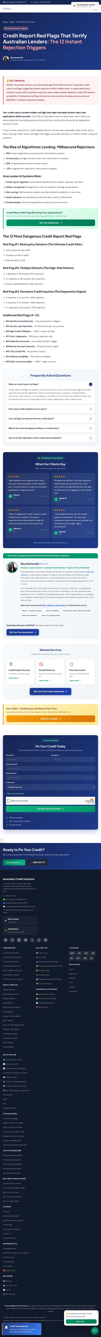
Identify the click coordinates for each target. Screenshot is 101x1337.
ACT (78, 958)
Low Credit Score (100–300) (13, 1132)
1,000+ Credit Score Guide (12, 1127)
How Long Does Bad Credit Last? (15, 1145)
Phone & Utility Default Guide (13, 1025)
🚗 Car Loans (41, 957)
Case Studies (8, 1095)
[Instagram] (12, 940)
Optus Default (8, 1042)
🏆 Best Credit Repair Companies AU (16, 1090)
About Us (6, 1211)
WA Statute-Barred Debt (12, 1169)
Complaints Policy (9, 1108)
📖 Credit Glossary (10, 1077)
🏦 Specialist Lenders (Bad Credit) (48, 979)
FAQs (5, 1099)
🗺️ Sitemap (7, 1281)
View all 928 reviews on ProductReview (49, 543)
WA (93, 953)
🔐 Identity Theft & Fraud (45, 994)
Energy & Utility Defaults (12, 1016)
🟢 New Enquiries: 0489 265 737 (15, 2)
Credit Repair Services (11, 953)
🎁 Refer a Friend (9, 1270)
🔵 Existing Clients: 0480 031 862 (15, 903)
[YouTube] (25, 940)
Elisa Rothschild (30, 563)
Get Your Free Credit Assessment (49, 691)
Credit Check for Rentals (12, 1183)
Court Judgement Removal (13, 970)
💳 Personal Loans (43, 970)
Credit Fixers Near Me (11, 962)
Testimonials (7, 1225)
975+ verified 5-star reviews (53, 605)
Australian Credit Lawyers (12, 957)
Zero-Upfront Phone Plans (12, 1197)
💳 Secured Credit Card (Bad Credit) (49, 966)
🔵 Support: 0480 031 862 (40, 2)
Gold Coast (73, 991)
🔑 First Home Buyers (44, 984)
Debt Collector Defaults (11, 1007)
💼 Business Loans (43, 975)
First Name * (10, 755)
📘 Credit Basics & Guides (12, 1060)
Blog (12, 22)
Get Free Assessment (49, 222)
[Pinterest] (45, 940)
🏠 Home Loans (42, 953)
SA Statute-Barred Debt (12, 1173)
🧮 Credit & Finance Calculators (14, 1082)
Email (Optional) (11, 764)
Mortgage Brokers (9, 1248)
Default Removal (9, 990)
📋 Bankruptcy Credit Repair (46, 998)
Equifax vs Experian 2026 (12, 1141)
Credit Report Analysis (11, 975)
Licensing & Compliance (11, 1229)
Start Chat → (81, 1321)
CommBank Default (10, 1034)
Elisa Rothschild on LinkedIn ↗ (14, 1220)
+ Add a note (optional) (14, 794)
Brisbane (72, 978)
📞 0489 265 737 (37, 862)
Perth (71, 982)
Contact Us (7, 1234)
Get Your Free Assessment (21, 632)
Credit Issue (10, 782)
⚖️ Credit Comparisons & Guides (15, 1073)
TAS (85, 958)
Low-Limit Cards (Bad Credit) (14, 1188)
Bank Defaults (8, 1003)
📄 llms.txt (7, 1290)
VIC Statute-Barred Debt (12, 1160)
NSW (72, 953)
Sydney (71, 969)
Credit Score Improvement (13, 979)
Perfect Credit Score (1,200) (13, 1123)
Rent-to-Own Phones (11, 1192)
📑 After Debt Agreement (45, 1003)
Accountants (7, 1266)
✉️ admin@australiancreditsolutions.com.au (19, 906)
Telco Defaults (8, 1012)
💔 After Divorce (42, 1007)
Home (5, 22)
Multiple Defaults (9, 998)
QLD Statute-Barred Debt (12, 1164)
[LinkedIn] (19, 940)
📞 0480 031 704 (9, 896)
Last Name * (55, 755)
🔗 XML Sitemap (9, 1294)
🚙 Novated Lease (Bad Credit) (47, 962)
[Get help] (1, 841)
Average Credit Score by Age (13, 1136)
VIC (79, 953)
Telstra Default (8, 1047)
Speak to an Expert (49, 718)
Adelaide (72, 987)
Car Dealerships (9, 1262)
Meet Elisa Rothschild (10, 1216)
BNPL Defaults (8, 1020)
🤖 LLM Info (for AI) (10, 1285)
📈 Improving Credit (10, 1064)
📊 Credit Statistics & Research (14, 1068)
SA (71, 958)
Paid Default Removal (10, 994)
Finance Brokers (9, 1257)
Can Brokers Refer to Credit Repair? (16, 1253)
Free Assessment (9, 1238)
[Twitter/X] (32, 940)
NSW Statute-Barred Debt (12, 1155)
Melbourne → (74, 974)
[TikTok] (39, 940)
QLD (86, 953)
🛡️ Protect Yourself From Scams (15, 1086)
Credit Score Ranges (10, 1119)
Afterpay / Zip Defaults (11, 1029)
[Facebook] (5, 940)
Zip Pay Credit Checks (11, 1201)
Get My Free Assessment (48, 809)
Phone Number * (11, 773)
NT (91, 958)
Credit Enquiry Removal (11, 966)
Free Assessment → (14, 862)
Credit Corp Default (10, 1038)
